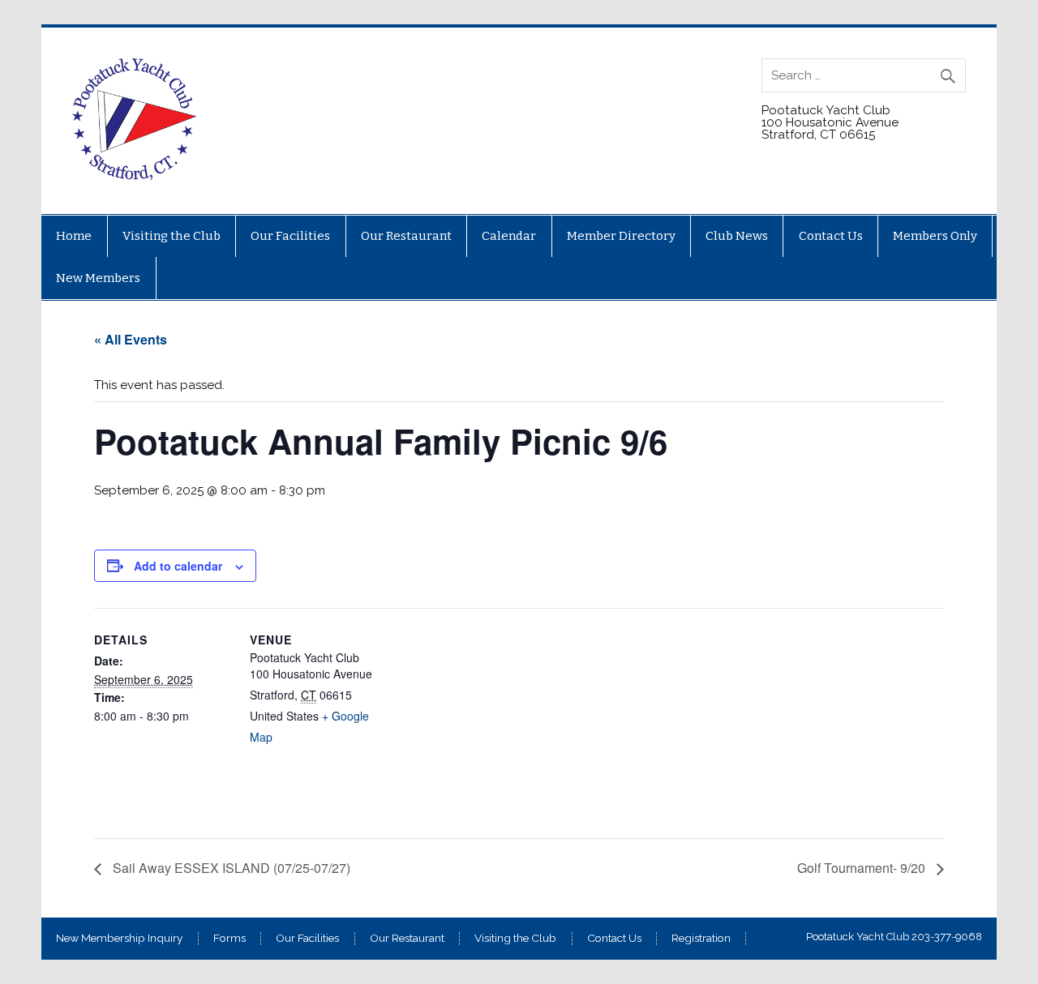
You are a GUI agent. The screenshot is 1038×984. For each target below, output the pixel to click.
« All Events (130, 339)
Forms (229, 938)
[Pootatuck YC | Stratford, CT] (135, 176)
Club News (737, 236)
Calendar (509, 236)
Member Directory (621, 236)
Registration (701, 938)
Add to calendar (178, 566)
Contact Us (831, 236)
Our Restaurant (406, 236)
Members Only (935, 236)
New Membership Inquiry (119, 938)
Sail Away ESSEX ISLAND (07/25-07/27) (229, 867)
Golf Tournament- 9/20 (863, 867)
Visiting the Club (171, 236)
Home (74, 236)
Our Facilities (290, 236)
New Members (98, 278)
